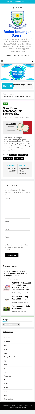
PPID (5, 391)
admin (7, 118)
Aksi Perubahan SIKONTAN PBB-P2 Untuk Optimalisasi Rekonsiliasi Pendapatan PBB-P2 (7, 2)
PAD (5, 368)
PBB (5, 372)
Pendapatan (7, 376)
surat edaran (19, 158)
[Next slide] (32, 1)
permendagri (23, 155)
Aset (5, 349)
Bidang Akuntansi (9, 357)
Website (7, 237)
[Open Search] (29, 61)
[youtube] (21, 8)
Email (7, 229)
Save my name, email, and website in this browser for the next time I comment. (17, 247)
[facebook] (14, 8)
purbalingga (8, 158)
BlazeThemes (21, 407)
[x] (18, 8)
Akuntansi (7, 338)
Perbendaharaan (9, 380)
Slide (5, 395)
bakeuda (13, 155)
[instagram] (16, 8)
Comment (8, 198)
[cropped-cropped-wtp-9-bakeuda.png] (17, 72)
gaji (5, 361)
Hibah (5, 364)
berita (6, 104)
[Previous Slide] (30, 1)
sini (13, 150)
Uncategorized (8, 399)
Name (7, 221)
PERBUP (6, 384)
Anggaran (7, 342)
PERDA (6, 387)
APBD (5, 345)
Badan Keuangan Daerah (18, 34)
